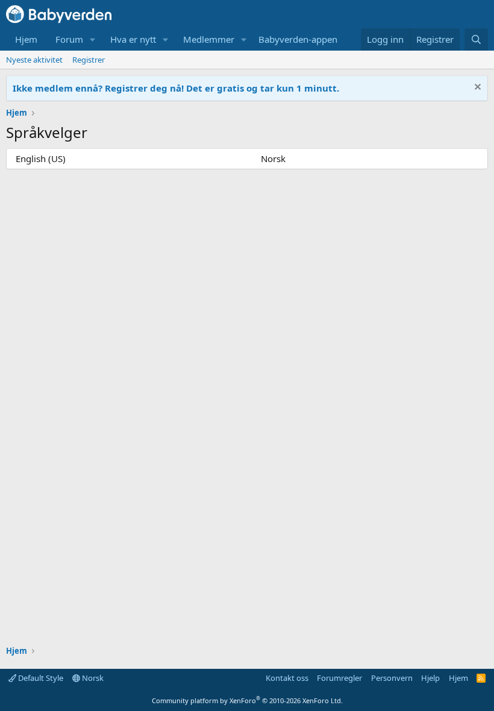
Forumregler (339, 677)
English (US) (41, 158)
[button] (92, 39)
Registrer (88, 59)
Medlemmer (208, 39)
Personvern (392, 677)
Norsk (273, 158)
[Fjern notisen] (476, 88)
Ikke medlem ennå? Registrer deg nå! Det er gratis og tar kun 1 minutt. (176, 88)
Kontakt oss (287, 677)
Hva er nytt (133, 39)
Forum (69, 39)
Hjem (26, 39)
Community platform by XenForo (247, 700)
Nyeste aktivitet (34, 59)
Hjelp (430, 677)
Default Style (39, 677)
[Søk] (476, 39)
